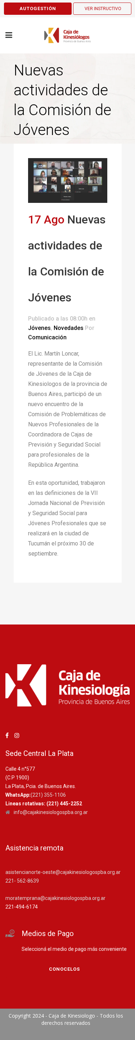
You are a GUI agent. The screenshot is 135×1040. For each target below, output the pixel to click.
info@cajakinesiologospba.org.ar (51, 812)
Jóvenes (39, 328)
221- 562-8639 (22, 881)
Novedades (69, 328)
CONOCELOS (64, 969)
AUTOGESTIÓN (37, 8)
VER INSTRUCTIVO (103, 8)
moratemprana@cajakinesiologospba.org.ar (55, 898)
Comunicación (47, 337)
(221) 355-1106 (48, 795)
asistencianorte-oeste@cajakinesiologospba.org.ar (63, 872)
